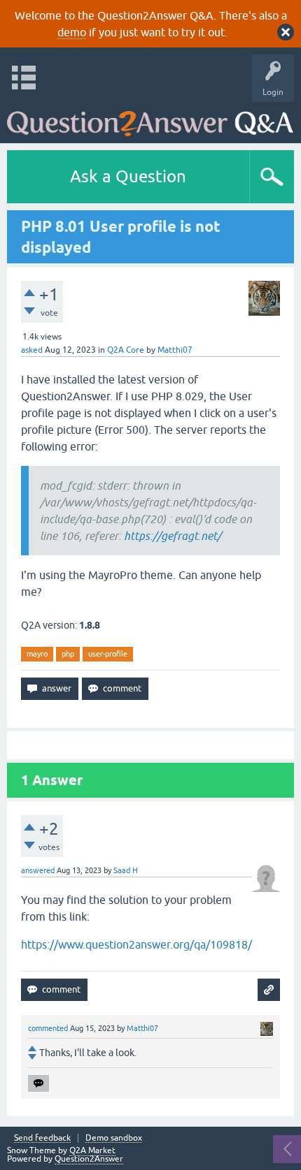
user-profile (107, 654)
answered (38, 870)
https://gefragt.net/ (172, 535)
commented (48, 1028)
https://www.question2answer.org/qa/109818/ (136, 944)
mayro (37, 654)
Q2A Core (125, 350)
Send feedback (42, 1138)
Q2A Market (92, 1150)
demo (71, 32)
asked (32, 350)
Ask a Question (128, 176)
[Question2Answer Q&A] (150, 119)
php (68, 654)
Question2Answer (89, 1159)
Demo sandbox (113, 1138)
